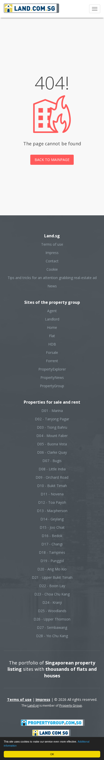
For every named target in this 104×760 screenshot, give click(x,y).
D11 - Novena (52, 494)
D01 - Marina (52, 410)
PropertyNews (52, 377)
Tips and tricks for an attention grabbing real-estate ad (52, 277)
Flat (52, 335)
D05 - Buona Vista (52, 444)
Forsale (52, 352)
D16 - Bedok (52, 535)
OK (52, 754)
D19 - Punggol (52, 560)
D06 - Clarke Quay (52, 452)
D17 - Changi (52, 544)
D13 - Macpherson (52, 510)
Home (52, 327)
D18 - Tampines (52, 552)
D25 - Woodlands (52, 610)
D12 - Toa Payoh (52, 502)
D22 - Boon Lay (52, 585)
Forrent (52, 360)
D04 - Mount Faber (52, 435)
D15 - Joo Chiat (52, 527)
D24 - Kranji (52, 602)
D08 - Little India (52, 469)
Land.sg (33, 705)
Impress (52, 252)
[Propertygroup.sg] (53, 722)
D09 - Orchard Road (52, 477)
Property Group (70, 705)
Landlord (52, 319)
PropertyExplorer (52, 369)
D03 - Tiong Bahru (52, 427)
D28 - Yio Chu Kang (52, 635)
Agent (52, 310)
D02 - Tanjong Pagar (52, 419)
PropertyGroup (52, 385)
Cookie (52, 269)
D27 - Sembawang (52, 627)
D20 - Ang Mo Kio (52, 569)
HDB (52, 344)
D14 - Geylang (52, 519)
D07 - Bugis (52, 460)
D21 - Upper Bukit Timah (52, 577)
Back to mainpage (52, 159)
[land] (51, 732)
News (52, 286)
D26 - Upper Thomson (52, 619)
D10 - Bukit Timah (52, 485)
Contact (52, 261)
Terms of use (52, 244)
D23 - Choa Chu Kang (52, 594)
